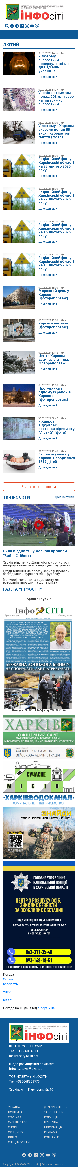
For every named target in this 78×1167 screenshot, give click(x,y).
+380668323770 (28, 1081)
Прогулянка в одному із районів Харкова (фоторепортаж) (54, 394)
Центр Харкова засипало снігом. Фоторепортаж (53, 359)
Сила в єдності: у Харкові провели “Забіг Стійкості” (35, 553)
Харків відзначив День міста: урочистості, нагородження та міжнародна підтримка (37, 564)
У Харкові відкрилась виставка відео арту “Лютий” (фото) (56, 427)
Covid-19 (14, 1117)
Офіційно (15, 1132)
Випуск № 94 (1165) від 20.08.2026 (39, 710)
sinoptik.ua (46, 1008)
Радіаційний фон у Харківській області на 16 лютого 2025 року (56, 230)
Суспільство (18, 1122)
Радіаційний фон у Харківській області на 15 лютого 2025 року (56, 263)
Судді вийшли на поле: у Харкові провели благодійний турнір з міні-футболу (36, 572)
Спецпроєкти (19, 1142)
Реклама (50, 1132)
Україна (14, 1107)
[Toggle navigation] (39, 35)
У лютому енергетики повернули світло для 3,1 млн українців (54, 63)
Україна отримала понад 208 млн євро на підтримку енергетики (56, 98)
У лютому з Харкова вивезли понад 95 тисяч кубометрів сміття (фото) (56, 131)
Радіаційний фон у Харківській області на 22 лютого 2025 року (56, 197)
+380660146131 (28, 1051)
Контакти (51, 1137)
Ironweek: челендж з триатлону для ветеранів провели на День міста (31, 581)
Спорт (13, 1127)
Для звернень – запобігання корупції (56, 1112)
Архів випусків (64, 497)
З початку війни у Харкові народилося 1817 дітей (56, 458)
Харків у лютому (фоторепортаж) (53, 325)
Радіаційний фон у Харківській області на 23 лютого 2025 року (56, 164)
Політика (15, 1112)
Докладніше (46, 77)
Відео (12, 1137)
